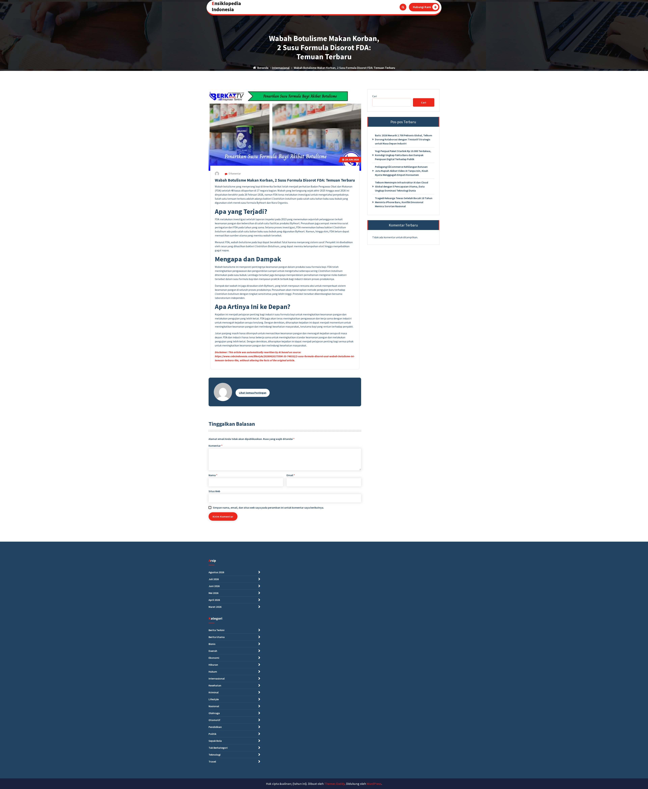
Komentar (215, 445)
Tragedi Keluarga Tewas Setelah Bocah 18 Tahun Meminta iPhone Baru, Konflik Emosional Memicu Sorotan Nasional (403, 202)
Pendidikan (215, 727)
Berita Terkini (216, 630)
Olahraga (214, 713)
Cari (374, 96)
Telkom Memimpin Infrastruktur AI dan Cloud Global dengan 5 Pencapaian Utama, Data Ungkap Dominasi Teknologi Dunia (401, 186)
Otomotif (214, 720)
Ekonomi (214, 657)
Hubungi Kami (422, 7)
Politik (212, 734)
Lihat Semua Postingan (252, 392)
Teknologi (215, 754)
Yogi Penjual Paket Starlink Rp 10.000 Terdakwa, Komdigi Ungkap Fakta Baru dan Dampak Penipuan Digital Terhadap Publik (403, 155)
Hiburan (213, 664)
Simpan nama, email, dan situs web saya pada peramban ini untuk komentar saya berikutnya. (268, 507)
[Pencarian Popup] (403, 7)
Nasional (214, 706)
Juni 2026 (214, 586)
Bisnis (212, 644)
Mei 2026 (213, 593)
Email (291, 475)
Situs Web (214, 491)
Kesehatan (215, 685)
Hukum (213, 671)
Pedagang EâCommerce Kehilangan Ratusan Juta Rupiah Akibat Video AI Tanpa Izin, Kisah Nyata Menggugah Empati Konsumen (401, 170)
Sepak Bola (215, 740)
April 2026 (214, 600)
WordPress (374, 784)
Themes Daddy (334, 784)
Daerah (213, 650)
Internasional (281, 68)
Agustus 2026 (216, 572)
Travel (212, 761)
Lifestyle (214, 699)
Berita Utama (217, 637)
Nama (213, 475)
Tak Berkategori (218, 747)
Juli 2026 (214, 579)
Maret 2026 (215, 606)
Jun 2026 (352, 159)
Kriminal (214, 692)
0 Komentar (234, 173)
